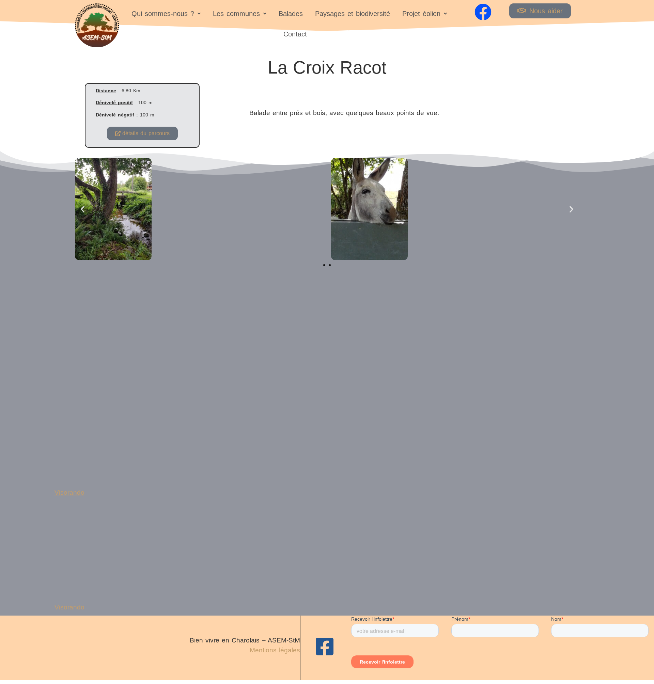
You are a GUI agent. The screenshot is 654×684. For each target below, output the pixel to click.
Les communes (236, 13)
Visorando (69, 492)
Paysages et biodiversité (352, 13)
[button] (166, 13)
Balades (291, 13)
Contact (295, 34)
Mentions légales (275, 650)
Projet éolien (421, 13)
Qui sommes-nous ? (162, 13)
